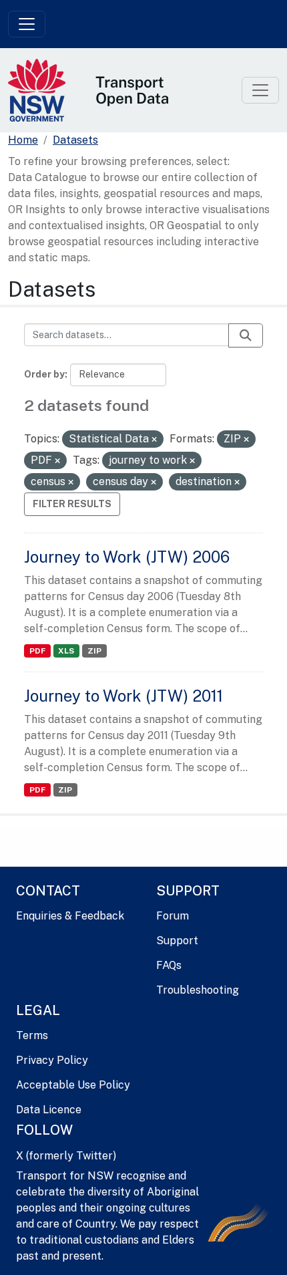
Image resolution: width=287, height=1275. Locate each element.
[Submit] (245, 335)
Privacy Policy (52, 1060)
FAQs (169, 965)
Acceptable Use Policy (73, 1085)
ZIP (94, 651)
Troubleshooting (197, 990)
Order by (44, 374)
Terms (32, 1035)
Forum (172, 915)
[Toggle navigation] (26, 24)
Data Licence (48, 1109)
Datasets (75, 140)
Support (177, 940)
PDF (37, 651)
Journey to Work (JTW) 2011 (123, 695)
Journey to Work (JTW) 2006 (127, 556)
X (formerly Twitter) (66, 1155)
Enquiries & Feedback (70, 915)
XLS (66, 651)
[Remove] (154, 440)
